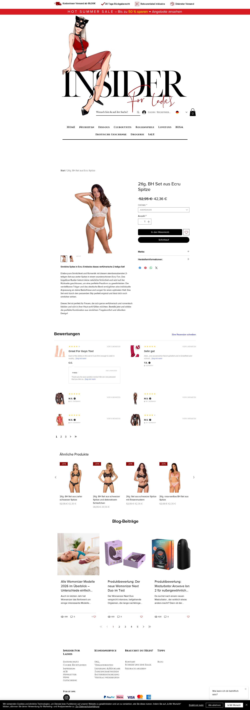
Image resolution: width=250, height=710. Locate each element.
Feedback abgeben (135, 668)
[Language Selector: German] (181, 112)
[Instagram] (66, 697)
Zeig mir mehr (81, 359)
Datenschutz (71, 661)
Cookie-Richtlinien (74, 665)
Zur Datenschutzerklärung (87, 706)
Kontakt (130, 661)
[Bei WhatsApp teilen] (151, 268)
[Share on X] (156, 268)
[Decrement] (140, 221)
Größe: (142, 205)
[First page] (101, 626)
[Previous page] (107, 626)
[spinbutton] (145, 221)
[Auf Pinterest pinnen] (145, 268)
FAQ (97, 661)
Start (63, 170)
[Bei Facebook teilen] (140, 268)
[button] (193, 112)
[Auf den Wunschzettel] (186, 232)
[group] (125, 485)
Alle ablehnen (214, 705)
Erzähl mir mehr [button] (196, 705)
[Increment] (149, 221)
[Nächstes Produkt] (194, 477)
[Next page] (143, 626)
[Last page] (149, 626)
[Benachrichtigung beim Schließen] (246, 688)
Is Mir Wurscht (234, 705)
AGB (65, 671)
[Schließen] (246, 705)
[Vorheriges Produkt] (55, 477)
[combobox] (163, 209)
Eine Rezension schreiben (184, 334)
